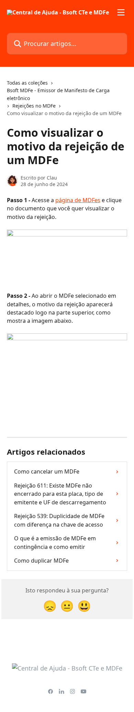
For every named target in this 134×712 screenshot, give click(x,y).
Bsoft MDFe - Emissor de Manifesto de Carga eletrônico (58, 94)
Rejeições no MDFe (34, 105)
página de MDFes (77, 200)
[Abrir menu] (121, 12)
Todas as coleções (27, 82)
